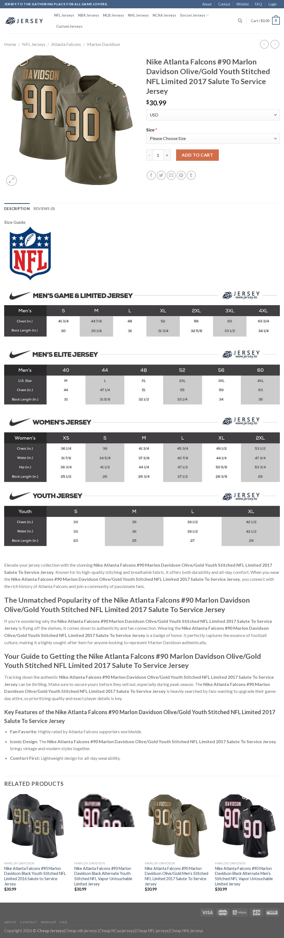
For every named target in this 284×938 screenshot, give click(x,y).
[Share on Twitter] (161, 175)
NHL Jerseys (138, 15)
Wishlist (242, 4)
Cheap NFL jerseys (152, 930)
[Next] (279, 847)
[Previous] (4, 847)
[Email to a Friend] (171, 175)
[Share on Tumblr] (191, 175)
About (207, 4)
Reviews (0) (44, 208)
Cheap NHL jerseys (186, 930)
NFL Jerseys (64, 15)
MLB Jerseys (113, 15)
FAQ (258, 4)
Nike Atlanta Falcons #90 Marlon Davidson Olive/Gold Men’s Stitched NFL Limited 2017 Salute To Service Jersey (176, 876)
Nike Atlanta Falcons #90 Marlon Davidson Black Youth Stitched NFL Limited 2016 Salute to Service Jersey (35, 876)
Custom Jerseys (69, 26)
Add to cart (197, 154)
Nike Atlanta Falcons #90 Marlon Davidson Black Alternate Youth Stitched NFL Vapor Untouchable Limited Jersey (103, 876)
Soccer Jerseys (192, 15)
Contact (224, 4)
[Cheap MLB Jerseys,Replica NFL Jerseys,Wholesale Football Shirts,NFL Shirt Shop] (25, 20)
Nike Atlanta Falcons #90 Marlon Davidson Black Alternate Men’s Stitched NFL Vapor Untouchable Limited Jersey (244, 876)
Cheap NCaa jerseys (117, 930)
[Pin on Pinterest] (181, 175)
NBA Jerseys (88, 15)
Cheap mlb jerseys (81, 930)
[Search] (240, 20)
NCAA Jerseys (164, 15)
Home (10, 44)
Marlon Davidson (103, 44)
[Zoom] (11, 180)
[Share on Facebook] (151, 175)
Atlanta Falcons (66, 44)
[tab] (17, 208)
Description (17, 208)
